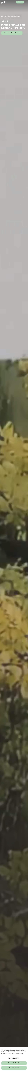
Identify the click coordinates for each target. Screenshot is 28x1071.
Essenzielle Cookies (14, 1063)
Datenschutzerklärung (16, 1053)
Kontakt (20, 2)
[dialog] (14, 1059)
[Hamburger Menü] (25, 2)
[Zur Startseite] (4, 2)
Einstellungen (14, 1058)
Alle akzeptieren (14, 1068)
